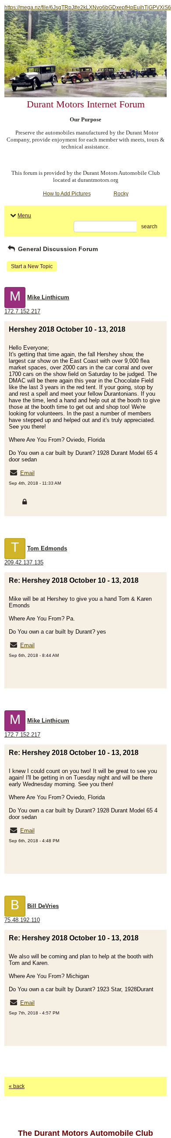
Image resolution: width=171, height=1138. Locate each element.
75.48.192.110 (22, 920)
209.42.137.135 (23, 562)
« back (17, 1086)
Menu (24, 216)
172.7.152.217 (22, 311)
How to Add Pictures (67, 194)
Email (27, 473)
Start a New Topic (32, 266)
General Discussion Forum (57, 248)
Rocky (121, 194)
